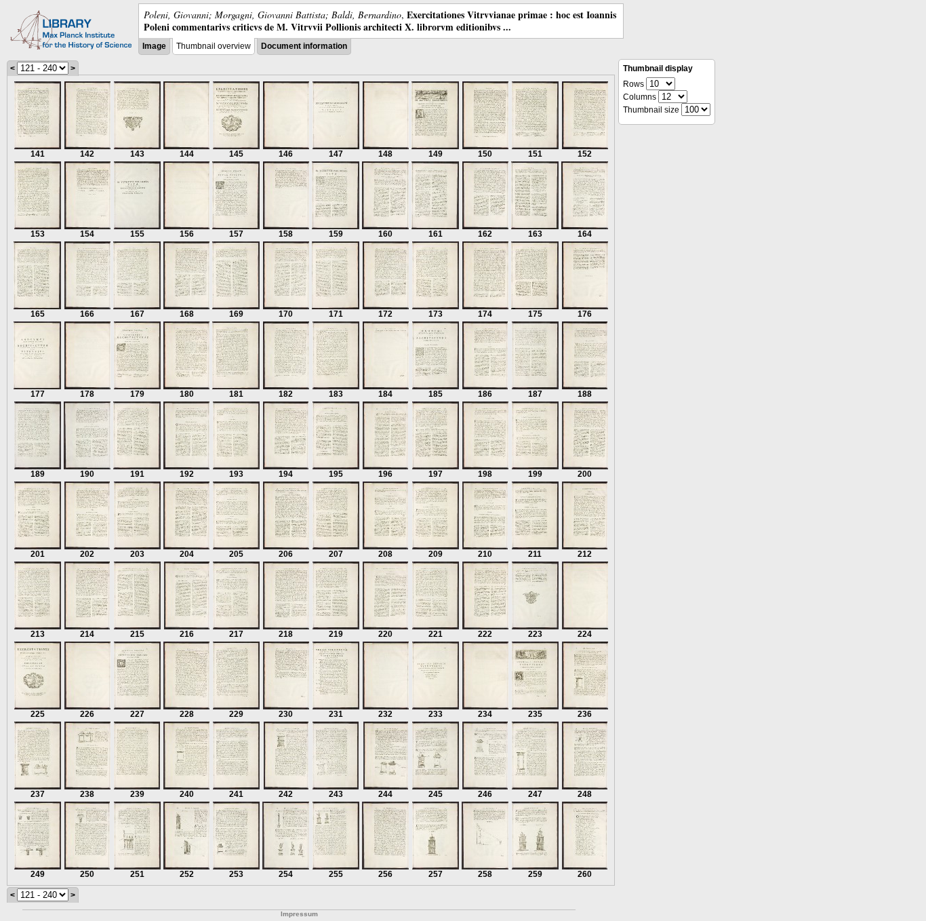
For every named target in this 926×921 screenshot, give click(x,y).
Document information (304, 46)
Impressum (299, 914)
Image (154, 46)
